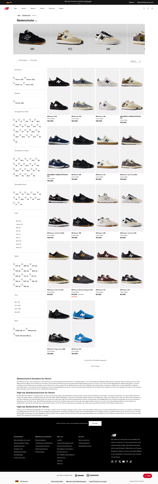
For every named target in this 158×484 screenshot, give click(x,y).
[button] (148, 8)
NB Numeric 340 (52, 116)
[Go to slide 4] (80, 4)
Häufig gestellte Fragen (21, 443)
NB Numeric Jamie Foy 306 (128, 233)
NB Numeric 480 (76, 174)
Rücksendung (39, 452)
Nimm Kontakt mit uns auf (22, 440)
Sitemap (59, 461)
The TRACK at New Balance (66, 455)
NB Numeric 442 (76, 349)
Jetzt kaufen (87, 1)
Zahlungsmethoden (41, 449)
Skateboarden (26, 15)
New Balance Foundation (65, 449)
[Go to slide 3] (79, 4)
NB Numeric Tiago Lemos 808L (56, 349)
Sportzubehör (83, 387)
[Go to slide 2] (78, 4)
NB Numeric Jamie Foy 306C (128, 174)
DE (24, 481)
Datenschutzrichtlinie (57, 481)
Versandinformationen (42, 446)
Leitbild (59, 440)
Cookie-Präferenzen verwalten (98, 481)
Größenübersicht (19, 446)
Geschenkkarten (40, 440)
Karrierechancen (62, 452)
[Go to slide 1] (77, 4)
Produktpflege (18, 455)
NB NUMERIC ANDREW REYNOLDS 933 (130, 117)
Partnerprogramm (84, 443)
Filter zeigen (34, 60)
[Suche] (144, 8)
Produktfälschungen (85, 446)
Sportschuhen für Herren (124, 413)
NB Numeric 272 (100, 174)
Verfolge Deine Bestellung (43, 443)
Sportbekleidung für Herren (63, 387)
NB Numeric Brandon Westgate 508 (82, 290)
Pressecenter (61, 458)
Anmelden (95, 423)
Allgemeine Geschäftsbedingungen (76, 481)
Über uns (60, 464)
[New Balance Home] (7, 8)
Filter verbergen (23, 60)
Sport (19, 15)
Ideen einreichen (84, 440)
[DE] (7, 2)
